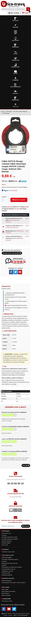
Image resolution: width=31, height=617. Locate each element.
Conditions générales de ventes (9, 537)
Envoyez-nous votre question (11, 253)
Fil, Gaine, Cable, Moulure (20, 111)
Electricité (9, 111)
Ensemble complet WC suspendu (10, 559)
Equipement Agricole (7, 575)
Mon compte (14, 13)
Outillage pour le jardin (7, 571)
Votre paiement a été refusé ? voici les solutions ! (14, 582)
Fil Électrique (5, 113)
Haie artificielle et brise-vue (8, 569)
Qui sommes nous (6, 533)
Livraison (4, 535)
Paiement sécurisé (6, 580)
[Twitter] (15, 272)
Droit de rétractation (7, 541)
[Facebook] (11, 272)
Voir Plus (15, 106)
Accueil (3, 111)
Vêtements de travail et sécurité (9, 563)
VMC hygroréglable (7, 557)
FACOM (4, 565)
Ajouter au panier (19, 200)
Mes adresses (5, 593)
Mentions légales (6, 543)
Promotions (15, 100)
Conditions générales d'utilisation (10, 539)
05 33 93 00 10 (15, 483)
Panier (27, 12)
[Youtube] (9, 609)
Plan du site (5, 544)
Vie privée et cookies (7, 601)
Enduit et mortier (6, 573)
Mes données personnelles (8, 591)
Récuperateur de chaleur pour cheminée (12, 567)
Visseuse (4, 561)
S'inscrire (26, 526)
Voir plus (25, 465)
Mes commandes (6, 595)
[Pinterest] (20, 272)
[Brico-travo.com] (13, 3)
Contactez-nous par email (8, 551)
